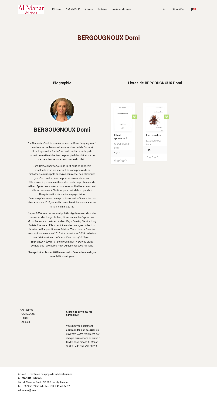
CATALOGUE (73, 9)
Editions (56, 9)
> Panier (24, 317)
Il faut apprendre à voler (120, 138)
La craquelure (153, 135)
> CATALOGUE (27, 313)
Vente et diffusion (122, 9)
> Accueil (25, 321)
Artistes (102, 9)
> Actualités (26, 309)
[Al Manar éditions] (31, 9)
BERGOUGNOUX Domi (62, 129)
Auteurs (88, 9)
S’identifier (178, 9)
